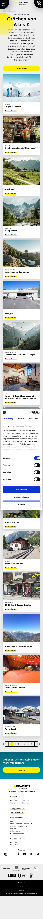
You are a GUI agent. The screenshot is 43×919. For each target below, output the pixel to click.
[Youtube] (24, 854)
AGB (21, 886)
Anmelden (21, 770)
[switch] (37, 465)
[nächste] (37, 744)
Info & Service (12, 11)
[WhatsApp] (37, 854)
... (28, 744)
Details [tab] (21, 419)
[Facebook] (12, 854)
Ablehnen (21, 504)
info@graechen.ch (18, 809)
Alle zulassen (21, 490)
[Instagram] (5, 854)
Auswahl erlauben (21, 497)
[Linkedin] (31, 854)
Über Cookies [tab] (34, 419)
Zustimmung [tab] (8, 419)
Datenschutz (21, 890)
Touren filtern (21, 69)
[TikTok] (18, 854)
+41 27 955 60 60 (17, 812)
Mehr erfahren (10, 111)
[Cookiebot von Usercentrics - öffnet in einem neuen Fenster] (30, 412)
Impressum (21, 883)
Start (4, 11)
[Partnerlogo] (7, 868)
